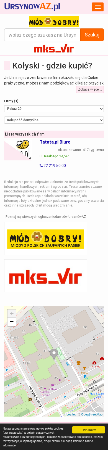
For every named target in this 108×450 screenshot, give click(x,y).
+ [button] (12, 313)
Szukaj (92, 35)
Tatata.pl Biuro (55, 142)
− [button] (12, 321)
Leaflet (71, 414)
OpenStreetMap (91, 414)
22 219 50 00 (54, 165)
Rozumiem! (89, 430)
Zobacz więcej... (90, 89)
